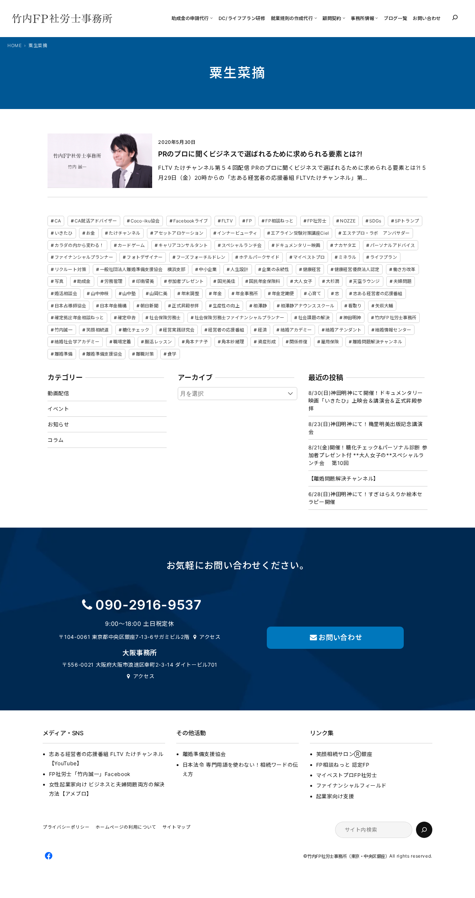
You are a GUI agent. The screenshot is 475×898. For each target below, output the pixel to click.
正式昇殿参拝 (185, 305)
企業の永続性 (275, 269)
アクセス (210, 637)
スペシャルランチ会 (242, 245)
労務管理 (113, 281)
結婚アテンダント (343, 330)
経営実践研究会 (178, 330)
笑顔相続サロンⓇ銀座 (344, 754)
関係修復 (298, 341)
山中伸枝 (100, 293)
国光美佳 (226, 281)
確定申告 (126, 317)
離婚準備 (63, 354)
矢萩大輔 (384, 305)
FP (249, 221)
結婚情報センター (393, 330)
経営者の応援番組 (226, 330)
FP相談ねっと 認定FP (343, 765)
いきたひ (63, 233)
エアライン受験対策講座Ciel (300, 233)
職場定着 (122, 341)
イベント (58, 409)
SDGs (375, 221)
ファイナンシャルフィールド (351, 785)
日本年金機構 (113, 305)
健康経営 (312, 269)
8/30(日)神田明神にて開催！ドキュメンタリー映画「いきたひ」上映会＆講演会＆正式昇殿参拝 (365, 401)
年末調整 (190, 293)
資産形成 (267, 341)
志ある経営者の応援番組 (377, 293)
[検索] (424, 830)
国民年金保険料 (265, 281)
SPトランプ (407, 221)
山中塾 (129, 293)
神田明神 (352, 317)
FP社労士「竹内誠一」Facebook (90, 774)
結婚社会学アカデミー (77, 341)
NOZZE (348, 221)
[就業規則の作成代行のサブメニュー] (315, 17)
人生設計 (239, 269)
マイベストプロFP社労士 (346, 775)
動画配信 (58, 393)
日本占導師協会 (70, 305)
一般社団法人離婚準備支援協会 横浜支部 (142, 269)
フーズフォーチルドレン (200, 257)
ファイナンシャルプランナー (84, 257)
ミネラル (347, 257)
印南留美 (145, 281)
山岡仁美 (158, 293)
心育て (314, 293)
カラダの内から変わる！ (79, 245)
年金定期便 (283, 293)
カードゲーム (131, 245)
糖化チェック (136, 330)
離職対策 (145, 354)
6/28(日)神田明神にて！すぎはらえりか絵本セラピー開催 (365, 498)
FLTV (227, 221)
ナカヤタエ (345, 245)
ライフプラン (383, 257)
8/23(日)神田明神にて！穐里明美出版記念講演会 (365, 428)
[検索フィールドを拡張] (455, 17)
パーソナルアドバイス (392, 245)
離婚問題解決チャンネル (377, 341)
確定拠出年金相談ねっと (79, 317)
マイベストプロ (309, 257)
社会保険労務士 (165, 317)
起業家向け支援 (335, 796)
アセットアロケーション (178, 233)
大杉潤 (332, 281)
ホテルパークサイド (259, 257)
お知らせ (58, 424)
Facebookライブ (190, 221)
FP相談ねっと (279, 221)
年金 (217, 293)
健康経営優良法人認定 (356, 269)
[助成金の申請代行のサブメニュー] (211, 17)
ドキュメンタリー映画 (297, 245)
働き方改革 (404, 269)
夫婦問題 (402, 281)
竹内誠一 (63, 330)
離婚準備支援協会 (104, 354)
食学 (171, 354)
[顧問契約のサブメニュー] (344, 17)
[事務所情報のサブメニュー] (376, 17)
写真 (59, 281)
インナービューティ (237, 233)
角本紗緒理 (233, 341)
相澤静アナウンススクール (307, 305)
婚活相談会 (66, 293)
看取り (354, 305)
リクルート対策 (70, 269)
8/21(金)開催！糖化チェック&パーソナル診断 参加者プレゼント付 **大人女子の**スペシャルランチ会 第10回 (368, 455)
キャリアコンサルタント (183, 245)
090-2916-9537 (148, 605)
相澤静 (259, 305)
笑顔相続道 (97, 330)
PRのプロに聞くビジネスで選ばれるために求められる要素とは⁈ (260, 154)
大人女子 (303, 281)
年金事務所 (246, 293)
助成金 (84, 281)
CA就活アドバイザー (96, 221)
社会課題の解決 (314, 317)
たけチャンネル (124, 233)
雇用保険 (330, 341)
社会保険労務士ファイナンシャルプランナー (239, 317)
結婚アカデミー (296, 330)
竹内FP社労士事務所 (395, 317)
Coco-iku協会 (145, 221)
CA (58, 221)
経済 (262, 330)
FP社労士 (317, 221)
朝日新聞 (149, 305)
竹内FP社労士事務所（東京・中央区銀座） (348, 856)
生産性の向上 (226, 305)
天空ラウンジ (366, 281)
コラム (56, 440)
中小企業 (208, 269)
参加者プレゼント (186, 281)
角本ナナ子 (197, 341)
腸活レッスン (158, 341)
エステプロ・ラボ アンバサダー (376, 233)
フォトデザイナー (145, 257)
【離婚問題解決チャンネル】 (343, 478)
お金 (90, 233)
